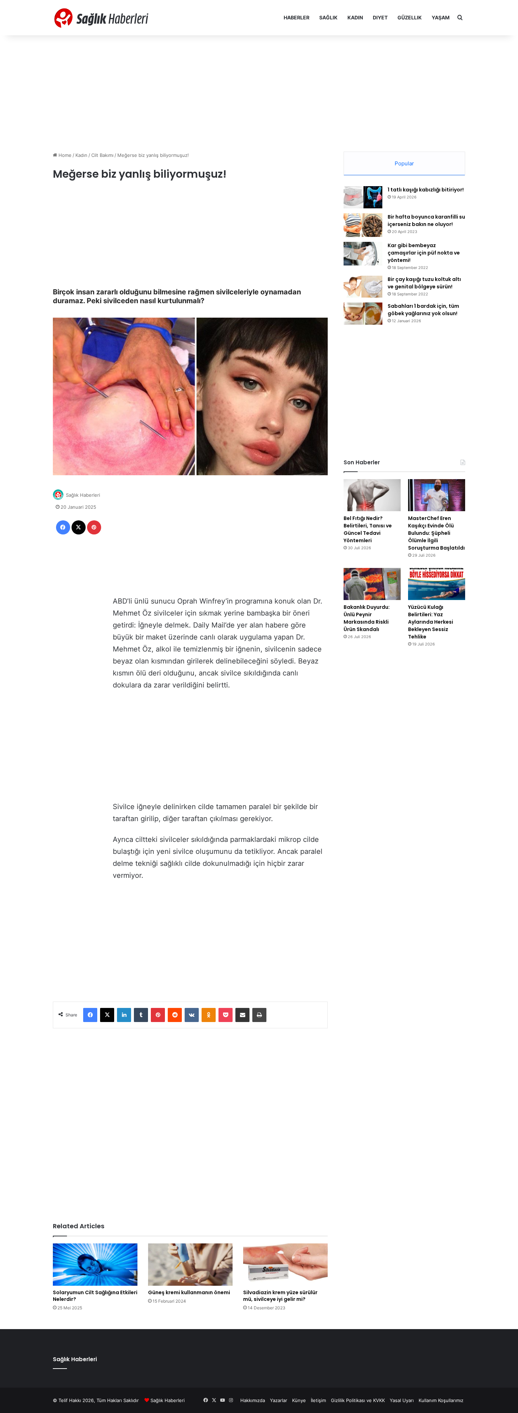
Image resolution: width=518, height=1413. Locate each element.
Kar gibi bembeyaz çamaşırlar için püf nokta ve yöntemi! (424, 253)
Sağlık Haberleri (83, 495)
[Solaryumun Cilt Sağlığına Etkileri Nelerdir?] (95, 1264)
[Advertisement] (259, 91)
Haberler (296, 17)
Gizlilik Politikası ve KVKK (358, 1400)
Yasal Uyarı (402, 1400)
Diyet (380, 17)
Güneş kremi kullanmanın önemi (189, 1292)
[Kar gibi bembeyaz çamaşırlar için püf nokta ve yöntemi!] (363, 253)
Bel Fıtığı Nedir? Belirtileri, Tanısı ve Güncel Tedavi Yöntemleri (368, 529)
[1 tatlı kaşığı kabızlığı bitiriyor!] (363, 197)
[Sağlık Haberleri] (102, 17)
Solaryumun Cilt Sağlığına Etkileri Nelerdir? (95, 1296)
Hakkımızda (252, 1400)
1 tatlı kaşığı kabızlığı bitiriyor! (426, 189)
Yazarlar (278, 1400)
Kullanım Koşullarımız (441, 1400)
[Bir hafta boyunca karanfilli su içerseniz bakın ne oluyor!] (363, 225)
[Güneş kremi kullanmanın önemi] (190, 1264)
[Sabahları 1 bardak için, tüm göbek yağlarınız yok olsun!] (363, 313)
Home (64, 155)
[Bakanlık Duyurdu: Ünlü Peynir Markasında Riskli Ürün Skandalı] (372, 584)
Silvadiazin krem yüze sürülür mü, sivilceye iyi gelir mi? (280, 1296)
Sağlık (328, 17)
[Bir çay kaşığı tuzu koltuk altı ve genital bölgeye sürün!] (363, 287)
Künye (299, 1400)
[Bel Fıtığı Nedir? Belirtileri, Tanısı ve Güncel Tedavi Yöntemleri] (372, 495)
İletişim (318, 1400)
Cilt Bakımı (102, 155)
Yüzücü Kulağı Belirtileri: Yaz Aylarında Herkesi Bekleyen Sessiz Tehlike (430, 622)
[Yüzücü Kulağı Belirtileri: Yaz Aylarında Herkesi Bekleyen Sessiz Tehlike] (436, 584)
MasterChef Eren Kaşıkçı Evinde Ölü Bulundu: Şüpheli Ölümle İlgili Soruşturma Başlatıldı (436, 533)
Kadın (355, 17)
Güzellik (409, 17)
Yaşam (441, 17)
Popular (404, 163)
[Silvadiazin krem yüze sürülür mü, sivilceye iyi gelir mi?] (285, 1264)
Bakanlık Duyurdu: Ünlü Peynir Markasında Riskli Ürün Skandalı (367, 618)
